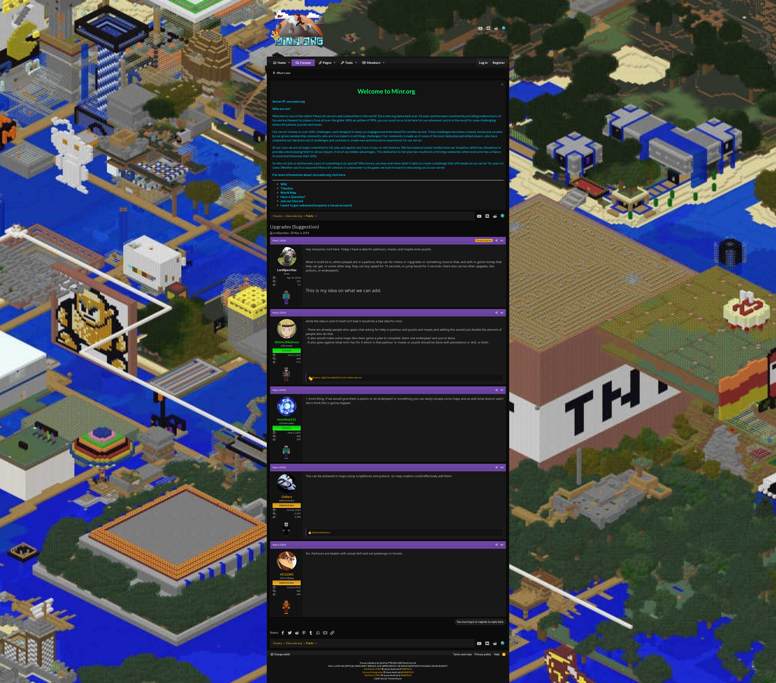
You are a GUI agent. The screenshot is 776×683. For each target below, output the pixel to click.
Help (497, 654)
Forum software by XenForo (388, 663)
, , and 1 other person (337, 377)
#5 (502, 544)
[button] (289, 63)
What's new (283, 73)
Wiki (283, 184)
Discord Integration (373, 672)
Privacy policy (483, 654)
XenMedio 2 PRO (372, 669)
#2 (502, 312)
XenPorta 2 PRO (373, 675)
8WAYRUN (407, 669)
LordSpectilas (281, 233)
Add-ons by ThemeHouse (388, 678)
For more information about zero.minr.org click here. (309, 175)
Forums (305, 62)
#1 (502, 240)
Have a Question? (292, 197)
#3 (502, 389)
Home (282, 62)
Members (373, 62)
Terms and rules (462, 654)
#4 (502, 467)
